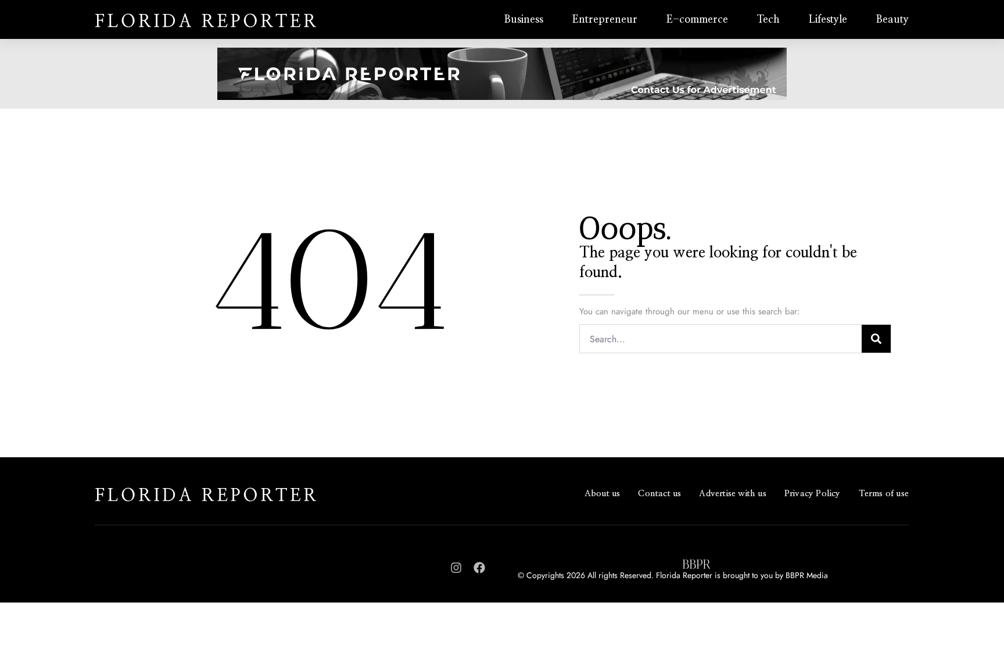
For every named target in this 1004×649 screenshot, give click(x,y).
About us (603, 493)
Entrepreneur (604, 20)
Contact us (659, 493)
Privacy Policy (812, 493)
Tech (768, 20)
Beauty (892, 20)
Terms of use (884, 493)
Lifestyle (828, 20)
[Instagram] (456, 567)
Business (523, 20)
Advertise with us (732, 493)
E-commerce (697, 20)
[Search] (876, 339)
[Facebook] (479, 567)
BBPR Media (807, 575)
